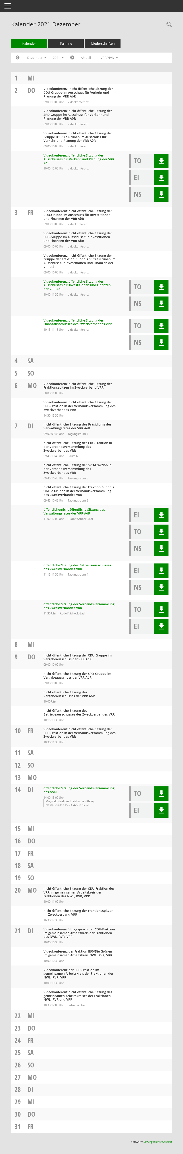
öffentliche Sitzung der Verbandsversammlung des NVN (79, 790)
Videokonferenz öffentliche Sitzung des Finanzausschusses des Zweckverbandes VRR (78, 322)
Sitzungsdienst (157, 1142)
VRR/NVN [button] (108, 57)
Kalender (29, 43)
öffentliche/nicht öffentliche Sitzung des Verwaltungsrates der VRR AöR (74, 511)
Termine (66, 43)
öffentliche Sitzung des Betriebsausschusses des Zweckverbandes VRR (77, 567)
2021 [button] (57, 57)
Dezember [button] (35, 57)
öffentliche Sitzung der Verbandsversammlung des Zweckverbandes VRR (79, 606)
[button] (161, 161)
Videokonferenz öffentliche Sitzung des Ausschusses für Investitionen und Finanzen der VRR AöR (77, 285)
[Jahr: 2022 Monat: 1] (72, 58)
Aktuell (86, 57)
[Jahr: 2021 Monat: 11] (17, 58)
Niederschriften (103, 43)
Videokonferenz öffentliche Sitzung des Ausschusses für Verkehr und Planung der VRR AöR (79, 159)
